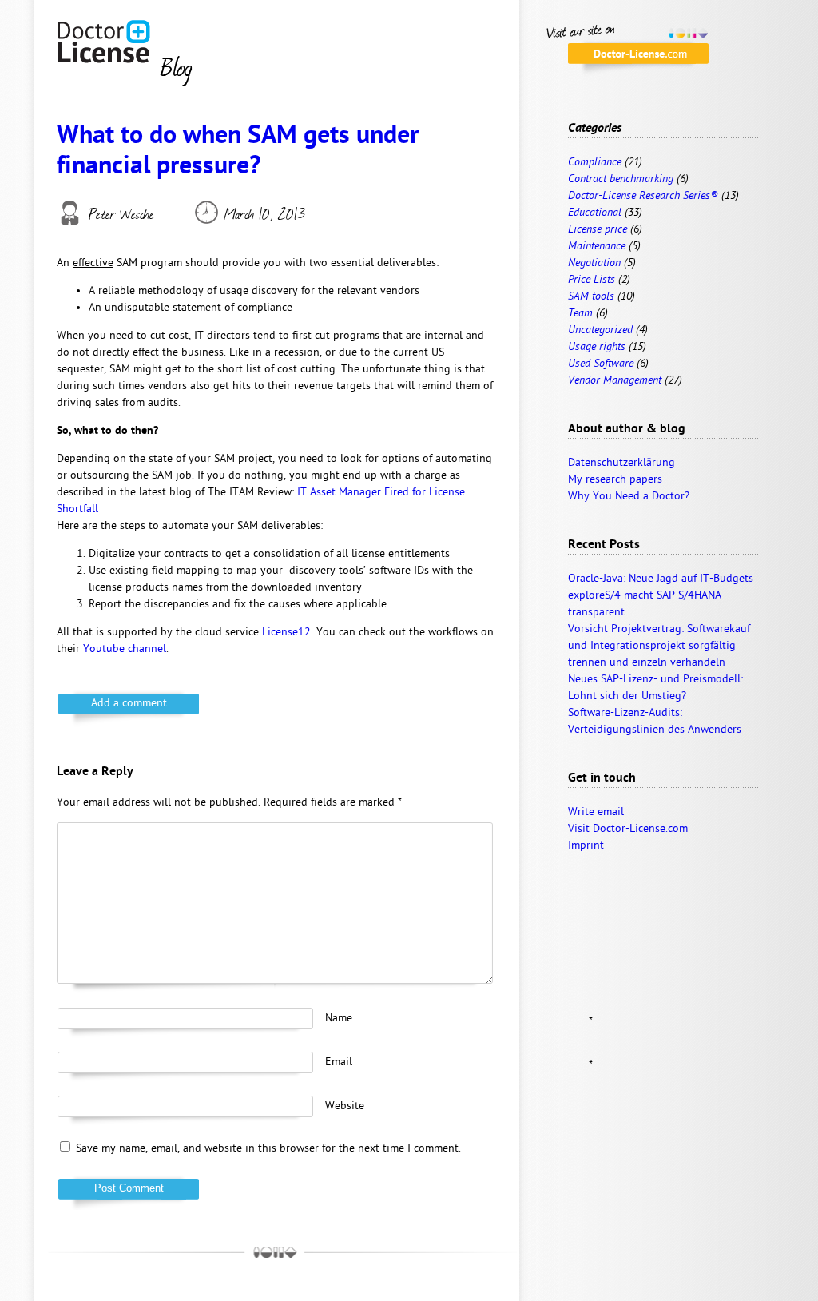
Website (344, 1106)
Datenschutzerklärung (621, 463)
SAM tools (591, 296)
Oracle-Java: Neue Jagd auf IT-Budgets (660, 579)
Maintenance (596, 246)
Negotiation (594, 263)
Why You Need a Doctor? (628, 496)
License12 (286, 632)
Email (405, 1063)
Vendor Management (614, 380)
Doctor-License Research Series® (643, 196)
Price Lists (591, 280)
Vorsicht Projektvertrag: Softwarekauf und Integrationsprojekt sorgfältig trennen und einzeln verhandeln (659, 646)
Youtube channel (124, 649)
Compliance (594, 162)
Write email (596, 812)
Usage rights (596, 347)
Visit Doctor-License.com (628, 829)
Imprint (586, 845)
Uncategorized (600, 330)
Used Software (600, 364)
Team (580, 313)
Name (405, 1019)
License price (597, 229)
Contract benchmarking (620, 179)
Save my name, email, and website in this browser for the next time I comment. (268, 1148)
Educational (594, 213)
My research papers (615, 479)
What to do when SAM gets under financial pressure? (238, 152)
